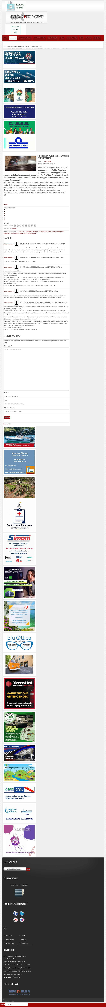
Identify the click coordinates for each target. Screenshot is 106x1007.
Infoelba (12, 1001)
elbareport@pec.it (25, 971)
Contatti (23, 935)
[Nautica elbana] (19, 813)
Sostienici (23, 939)
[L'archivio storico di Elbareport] (19, 892)
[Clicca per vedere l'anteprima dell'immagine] (20, 163)
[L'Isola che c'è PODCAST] (19, 515)
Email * (6, 400)
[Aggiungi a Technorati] (26, 225)
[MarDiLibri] (19, 111)
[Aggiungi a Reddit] (29, 225)
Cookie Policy (24, 943)
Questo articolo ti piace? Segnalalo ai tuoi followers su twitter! (35, 225)
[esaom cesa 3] (19, 437)
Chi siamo (9, 935)
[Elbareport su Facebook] (16, 914)
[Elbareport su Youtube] (16, 919)
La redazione (10, 939)
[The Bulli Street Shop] (19, 664)
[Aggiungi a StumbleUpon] (23, 225)
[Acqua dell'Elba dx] (15, 29)
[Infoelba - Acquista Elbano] (19, 616)
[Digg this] (20, 225)
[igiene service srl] (19, 727)
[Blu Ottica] (19, 642)
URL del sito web (9, 408)
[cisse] (19, 127)
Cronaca (13, 228)
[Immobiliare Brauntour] (19, 462)
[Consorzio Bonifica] (19, 772)
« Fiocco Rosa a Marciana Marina (27, 231)
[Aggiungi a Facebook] (15, 225)
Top (3, 999)
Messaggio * (8, 346)
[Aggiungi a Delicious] (18, 225)
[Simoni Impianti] (19, 549)
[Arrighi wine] (19, 487)
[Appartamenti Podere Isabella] (19, 840)
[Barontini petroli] (19, 753)
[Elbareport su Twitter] (22, 914)
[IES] (19, 582)
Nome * (6, 393)
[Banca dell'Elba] (19, 792)
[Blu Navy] (19, 57)
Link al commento (9, 244)
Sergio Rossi (47, 161)
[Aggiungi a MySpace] (32, 225)
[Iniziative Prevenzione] (19, 693)
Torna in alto (7, 424)
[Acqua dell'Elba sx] (15, 6)
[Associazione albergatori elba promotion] (19, 95)
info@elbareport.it (12, 971)
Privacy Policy (10, 943)
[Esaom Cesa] (19, 143)
